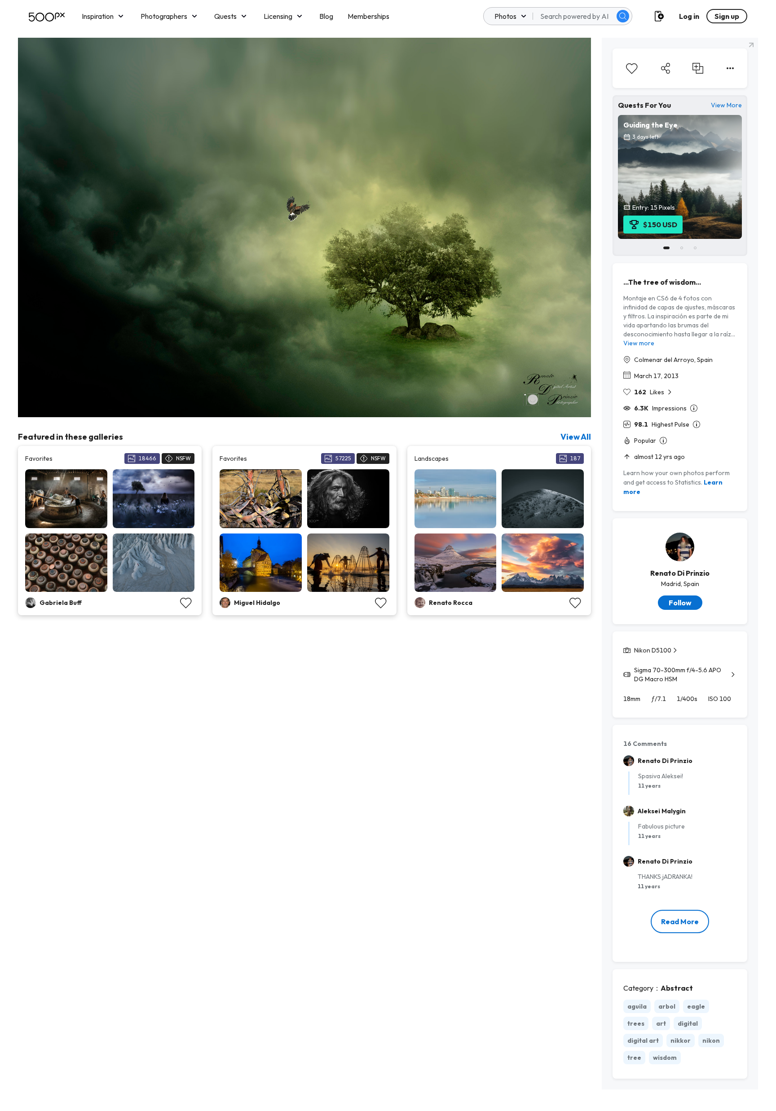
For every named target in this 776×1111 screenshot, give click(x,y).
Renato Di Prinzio (680, 573)
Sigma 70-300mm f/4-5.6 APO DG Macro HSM (677, 674)
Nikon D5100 (652, 650)
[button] (623, 16)
